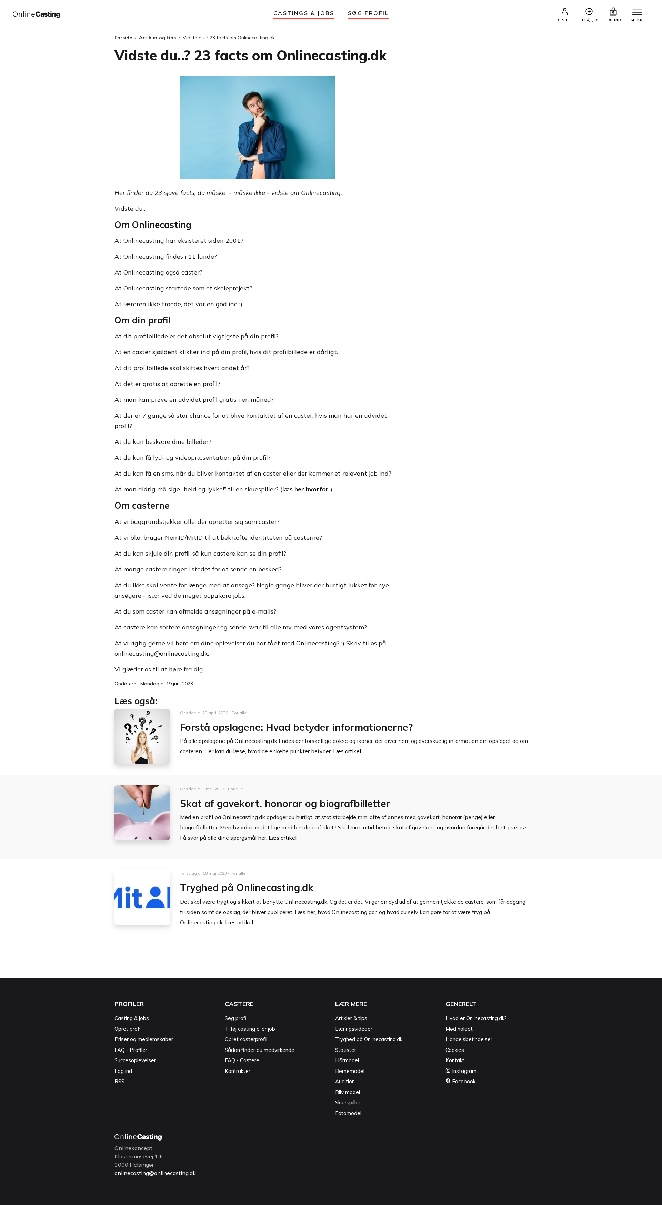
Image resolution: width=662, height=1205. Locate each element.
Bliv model (347, 1092)
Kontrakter (237, 1071)
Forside (123, 37)
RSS (119, 1081)
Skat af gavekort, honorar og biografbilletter (285, 803)
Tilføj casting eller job (250, 1029)
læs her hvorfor (306, 489)
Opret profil (128, 1029)
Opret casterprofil (246, 1039)
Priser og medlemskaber (143, 1039)
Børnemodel (349, 1071)
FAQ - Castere (242, 1060)
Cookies (454, 1050)
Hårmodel (347, 1060)
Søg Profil (368, 13)
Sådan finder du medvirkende (259, 1050)
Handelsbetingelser (468, 1039)
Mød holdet (459, 1029)
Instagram (464, 1071)
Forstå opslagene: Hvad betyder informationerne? (296, 727)
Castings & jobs (303, 13)
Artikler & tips (351, 1018)
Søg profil (236, 1018)
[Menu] (637, 13)
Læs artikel (347, 751)
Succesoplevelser (135, 1060)
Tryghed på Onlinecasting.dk (246, 888)
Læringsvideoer (353, 1029)
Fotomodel (348, 1113)
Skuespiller (347, 1102)
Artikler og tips (157, 37)
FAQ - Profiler (130, 1050)
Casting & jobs (131, 1018)
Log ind (123, 1071)
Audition (345, 1081)
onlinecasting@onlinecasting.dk (155, 1172)
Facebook (463, 1081)
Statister (345, 1050)
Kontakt (454, 1060)
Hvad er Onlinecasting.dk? (476, 1018)
